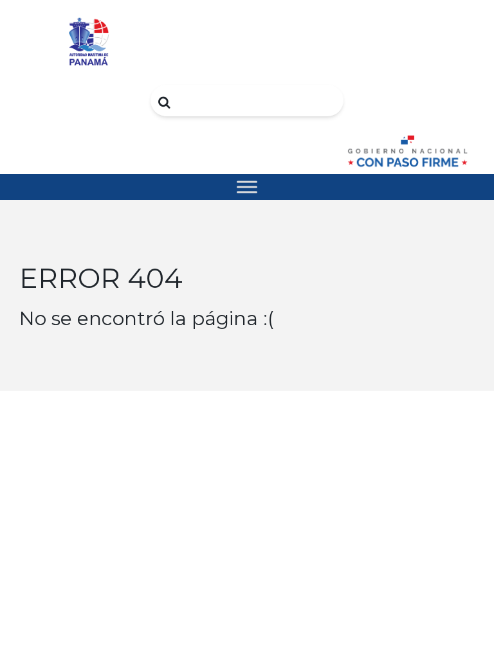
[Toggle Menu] (247, 187)
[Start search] (165, 102)
